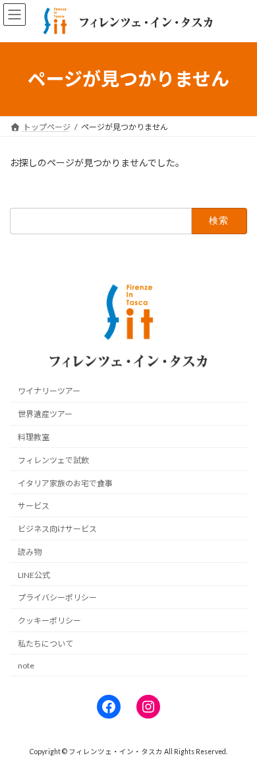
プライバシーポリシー (57, 598)
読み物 (30, 552)
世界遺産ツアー (45, 414)
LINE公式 (34, 575)
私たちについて (45, 644)
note (26, 665)
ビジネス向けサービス (57, 529)
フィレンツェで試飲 (53, 460)
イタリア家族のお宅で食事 (65, 483)
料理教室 (33, 437)
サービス (33, 506)
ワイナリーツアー (49, 392)
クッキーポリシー (49, 621)
